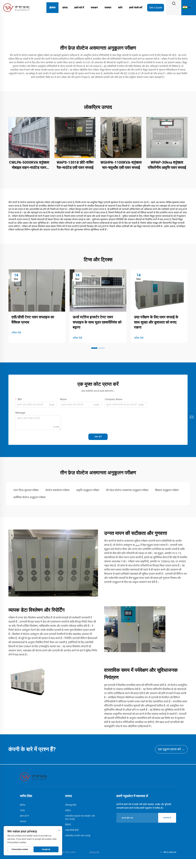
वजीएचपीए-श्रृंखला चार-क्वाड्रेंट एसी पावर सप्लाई (80, 818)
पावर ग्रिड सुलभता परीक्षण (26, 490)
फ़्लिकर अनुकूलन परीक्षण (167, 490)
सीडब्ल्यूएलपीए (70, 805)
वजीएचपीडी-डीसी (72, 830)
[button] (94, 348)
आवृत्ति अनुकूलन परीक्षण (87, 490)
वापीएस (68, 810)
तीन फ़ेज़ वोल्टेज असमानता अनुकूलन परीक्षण (127, 490)
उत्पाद (65, 7)
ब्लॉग (120, 7)
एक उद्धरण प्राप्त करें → (171, 749)
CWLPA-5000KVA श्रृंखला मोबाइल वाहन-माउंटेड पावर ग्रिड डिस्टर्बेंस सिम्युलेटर (29, 165)
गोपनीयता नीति (94, 852)
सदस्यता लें (167, 818)
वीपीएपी (68, 824)
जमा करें (98, 436)
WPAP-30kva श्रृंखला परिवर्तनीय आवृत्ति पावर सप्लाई (167, 165)
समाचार (108, 7)
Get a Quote (155, 7)
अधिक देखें (16, 332)
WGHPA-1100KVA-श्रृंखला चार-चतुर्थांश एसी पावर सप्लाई (121, 165)
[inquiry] (191, 417)
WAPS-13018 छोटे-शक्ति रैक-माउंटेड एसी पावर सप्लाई (75, 165)
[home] (33, 776)
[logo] (16, 7)
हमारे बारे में (79, 7)
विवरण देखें (29, 137)
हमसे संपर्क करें (135, 7)
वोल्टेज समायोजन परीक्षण (57, 490)
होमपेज (52, 7)
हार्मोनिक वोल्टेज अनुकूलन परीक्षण (29, 497)
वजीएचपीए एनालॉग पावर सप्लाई (77, 835)
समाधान (94, 7)
